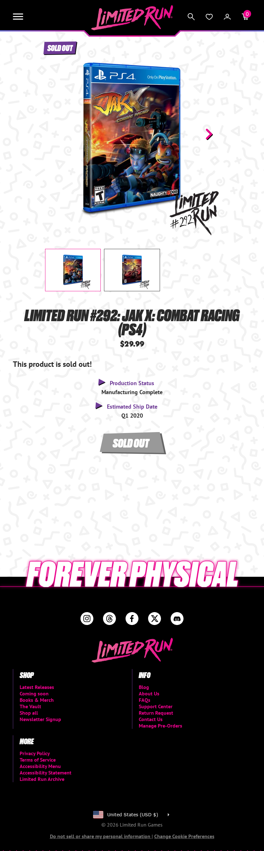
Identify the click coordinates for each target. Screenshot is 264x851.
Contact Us (151, 719)
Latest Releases (37, 687)
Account (227, 17)
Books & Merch (37, 700)
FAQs (144, 700)
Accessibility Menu (40, 766)
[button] (55, 134)
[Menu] (18, 17)
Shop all (29, 713)
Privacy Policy (35, 753)
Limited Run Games (132, 17)
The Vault (30, 706)
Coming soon (34, 693)
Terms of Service (38, 759)
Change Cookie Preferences (184, 836)
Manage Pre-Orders (160, 725)
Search (191, 17)
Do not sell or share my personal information (101, 836)
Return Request (156, 713)
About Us (149, 693)
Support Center (156, 706)
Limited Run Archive (42, 779)
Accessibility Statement (45, 772)
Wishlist (209, 17)
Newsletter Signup (40, 719)
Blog (144, 687)
